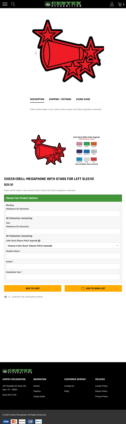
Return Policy (101, 391)
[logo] (63, 4)
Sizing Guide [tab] (83, 99)
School (36, 386)
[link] (63, 371)
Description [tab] (37, 99)
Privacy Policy (101, 396)
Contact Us (69, 386)
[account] (112, 4)
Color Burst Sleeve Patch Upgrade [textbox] (55, 240)
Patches (37, 391)
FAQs (66, 391)
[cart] (120, 4)
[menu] (4, 4)
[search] (13, 4)
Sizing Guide (39, 396)
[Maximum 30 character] (17, 207)
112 (10, 297)
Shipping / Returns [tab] (60, 99)
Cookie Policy (101, 386)
